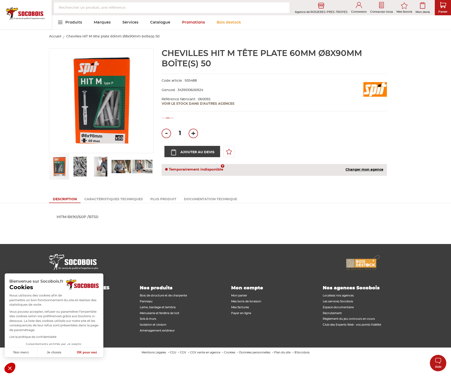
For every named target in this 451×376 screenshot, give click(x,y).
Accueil (55, 36)
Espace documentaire (338, 307)
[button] (58, 101)
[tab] (65, 199)
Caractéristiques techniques (113, 199)
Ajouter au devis (197, 152)
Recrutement (332, 313)
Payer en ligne (241, 313)
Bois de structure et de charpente (163, 295)
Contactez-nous (381, 11)
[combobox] (171, 7)
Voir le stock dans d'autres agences (198, 103)
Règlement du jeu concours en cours (349, 318)
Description (65, 199)
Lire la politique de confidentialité (32, 337)
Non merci (21, 352)
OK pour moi (87, 352)
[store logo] (26, 14)
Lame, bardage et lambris (158, 307)
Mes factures (240, 307)
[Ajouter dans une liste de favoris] (229, 151)
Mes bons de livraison (246, 301)
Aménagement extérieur (157, 330)
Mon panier (239, 295)
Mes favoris (404, 11)
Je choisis (54, 352)
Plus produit (163, 199)
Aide (438, 366)
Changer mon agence (364, 169)
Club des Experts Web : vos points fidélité (352, 324)
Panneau (146, 301)
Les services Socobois (338, 301)
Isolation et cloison (153, 324)
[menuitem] (70, 22)
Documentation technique (210, 199)
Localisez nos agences (338, 295)
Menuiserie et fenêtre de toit (159, 313)
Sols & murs (148, 318)
